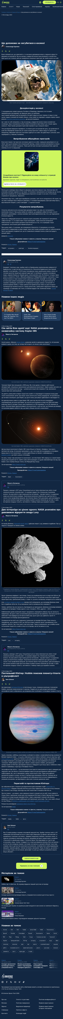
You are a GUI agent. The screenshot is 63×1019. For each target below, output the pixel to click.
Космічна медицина (33, 248)
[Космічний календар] (40, 2)
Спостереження (37, 6)
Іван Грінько (10, 679)
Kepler (9, 476)
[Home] (5, 2)
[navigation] (58, 2)
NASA (14, 806)
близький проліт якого (21, 523)
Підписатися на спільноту (15, 184)
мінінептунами (6, 455)
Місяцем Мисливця (30, 873)
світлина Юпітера (17, 687)
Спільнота (49, 2)
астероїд (17, 640)
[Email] (8, 264)
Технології (26, 6)
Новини (3, 6)
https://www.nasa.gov (19, 464)
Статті (11, 6)
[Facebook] (10, 264)
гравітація (21, 248)
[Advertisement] (31, 30)
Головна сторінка (6, 12)
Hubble (9, 819)
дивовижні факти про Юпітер (26, 804)
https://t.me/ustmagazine (37, 470)
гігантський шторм (7, 759)
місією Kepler (21, 342)
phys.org (10, 236)
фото (24, 819)
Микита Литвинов (12, 334)
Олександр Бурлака (12, 46)
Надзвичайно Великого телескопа (21, 877)
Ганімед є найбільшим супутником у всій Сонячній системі (31, 801)
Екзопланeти (18, 476)
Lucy (9, 640)
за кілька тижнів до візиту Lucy (14, 602)
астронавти (11, 248)
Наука (18, 6)
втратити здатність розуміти (15, 119)
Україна (47, 6)
